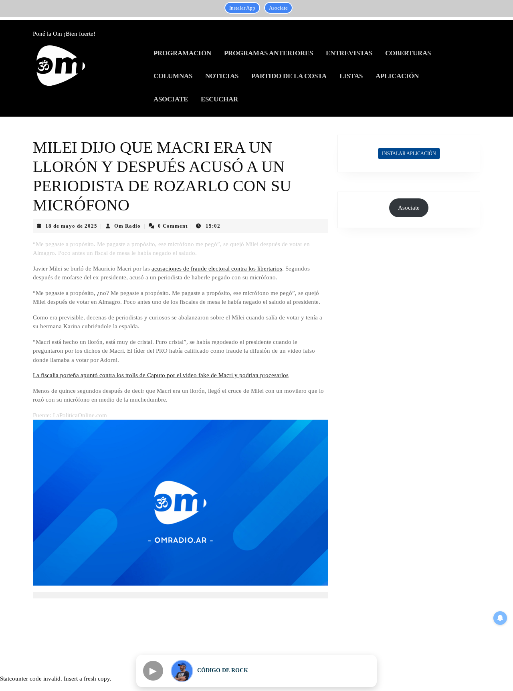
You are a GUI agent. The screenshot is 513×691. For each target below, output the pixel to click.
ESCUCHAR (219, 99)
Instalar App (242, 8)
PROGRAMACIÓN (182, 53)
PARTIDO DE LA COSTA (289, 76)
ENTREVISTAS (349, 53)
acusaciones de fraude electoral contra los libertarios (216, 268)
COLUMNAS (172, 76)
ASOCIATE (170, 99)
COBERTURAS (408, 53)
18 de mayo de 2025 (71, 226)
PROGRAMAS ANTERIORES (268, 53)
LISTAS (351, 76)
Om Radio (127, 226)
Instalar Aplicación (409, 153)
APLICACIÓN (397, 76)
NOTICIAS (221, 76)
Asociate (278, 8)
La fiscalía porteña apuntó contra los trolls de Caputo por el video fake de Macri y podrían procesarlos (161, 375)
